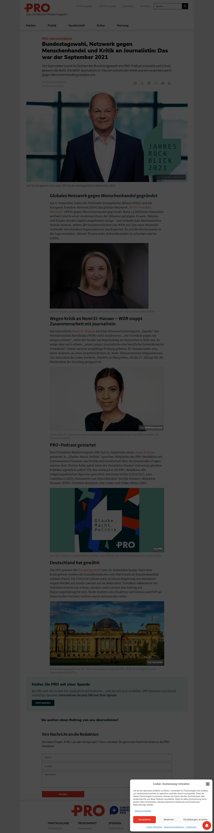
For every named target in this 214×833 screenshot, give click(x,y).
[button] (207, 784)
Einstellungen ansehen (195, 819)
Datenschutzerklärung (174, 827)
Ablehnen (169, 819)
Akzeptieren (144, 819)
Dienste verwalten (143, 811)
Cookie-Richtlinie (154, 827)
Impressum (191, 827)
